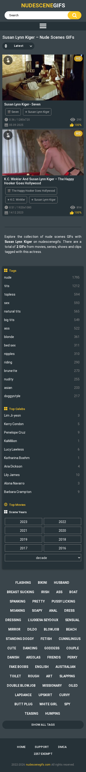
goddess (51, 648)
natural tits (42, 311)
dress (69, 610)
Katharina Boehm (42, 458)
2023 (23, 522)
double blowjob (21, 685)
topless (42, 294)
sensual (72, 620)
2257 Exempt (43, 753)
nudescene (43, 5)
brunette (42, 371)
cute (11, 648)
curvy (64, 695)
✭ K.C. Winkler (16, 199)
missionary (52, 685)
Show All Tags (43, 724)
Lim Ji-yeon (42, 415)
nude (42, 277)
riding (42, 362)
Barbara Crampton (42, 492)
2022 (62, 522)
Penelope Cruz (42, 432)
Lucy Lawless (42, 449)
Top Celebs (17, 409)
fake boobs (18, 667)
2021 (23, 530)
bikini (42, 582)
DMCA (62, 747)
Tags (12, 270)
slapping (67, 676)
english (42, 667)
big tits (42, 320)
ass (42, 328)
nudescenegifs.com (38, 764)
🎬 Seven (13, 111)
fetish (46, 639)
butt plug (23, 704)
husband (61, 582)
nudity (42, 379)
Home (21, 747)
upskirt (45, 695)
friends (54, 657)
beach (71, 629)
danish (13, 657)
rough (33, 676)
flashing (23, 582)
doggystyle (42, 396)
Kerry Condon (42, 424)
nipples (42, 354)
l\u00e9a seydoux (43, 620)
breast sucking (20, 592)
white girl (48, 704)
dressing (13, 620)
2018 (62, 539)
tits (42, 286)
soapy (37, 610)
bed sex (42, 345)
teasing (31, 713)
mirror (14, 629)
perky (72, 657)
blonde (42, 337)
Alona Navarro (42, 483)
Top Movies (17, 504)
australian (65, 667)
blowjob (51, 629)
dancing (30, 648)
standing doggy (20, 639)
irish (45, 592)
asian (42, 388)
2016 (62, 548)
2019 (23, 539)
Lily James (42, 475)
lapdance (23, 695)
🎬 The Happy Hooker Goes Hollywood (31, 190)
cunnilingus (69, 639)
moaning (17, 610)
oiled (73, 685)
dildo (32, 629)
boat (73, 592)
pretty (38, 601)
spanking (17, 601)
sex (42, 303)
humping (52, 713)
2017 (23, 548)
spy (67, 704)
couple (72, 648)
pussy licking (63, 601)
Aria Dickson (42, 466)
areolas (33, 657)
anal (53, 610)
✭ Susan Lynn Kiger (37, 111)
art (49, 676)
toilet (15, 676)
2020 (62, 530)
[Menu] (43, 26)
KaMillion (42, 441)
